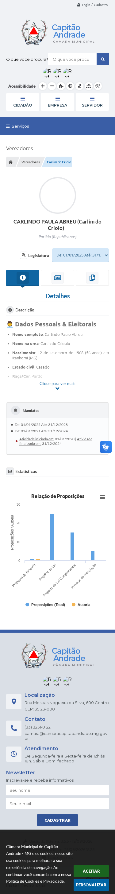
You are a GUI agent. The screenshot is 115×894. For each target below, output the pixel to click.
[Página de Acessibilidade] (98, 86)
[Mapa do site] (89, 86)
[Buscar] (103, 59)
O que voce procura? (27, 59)
